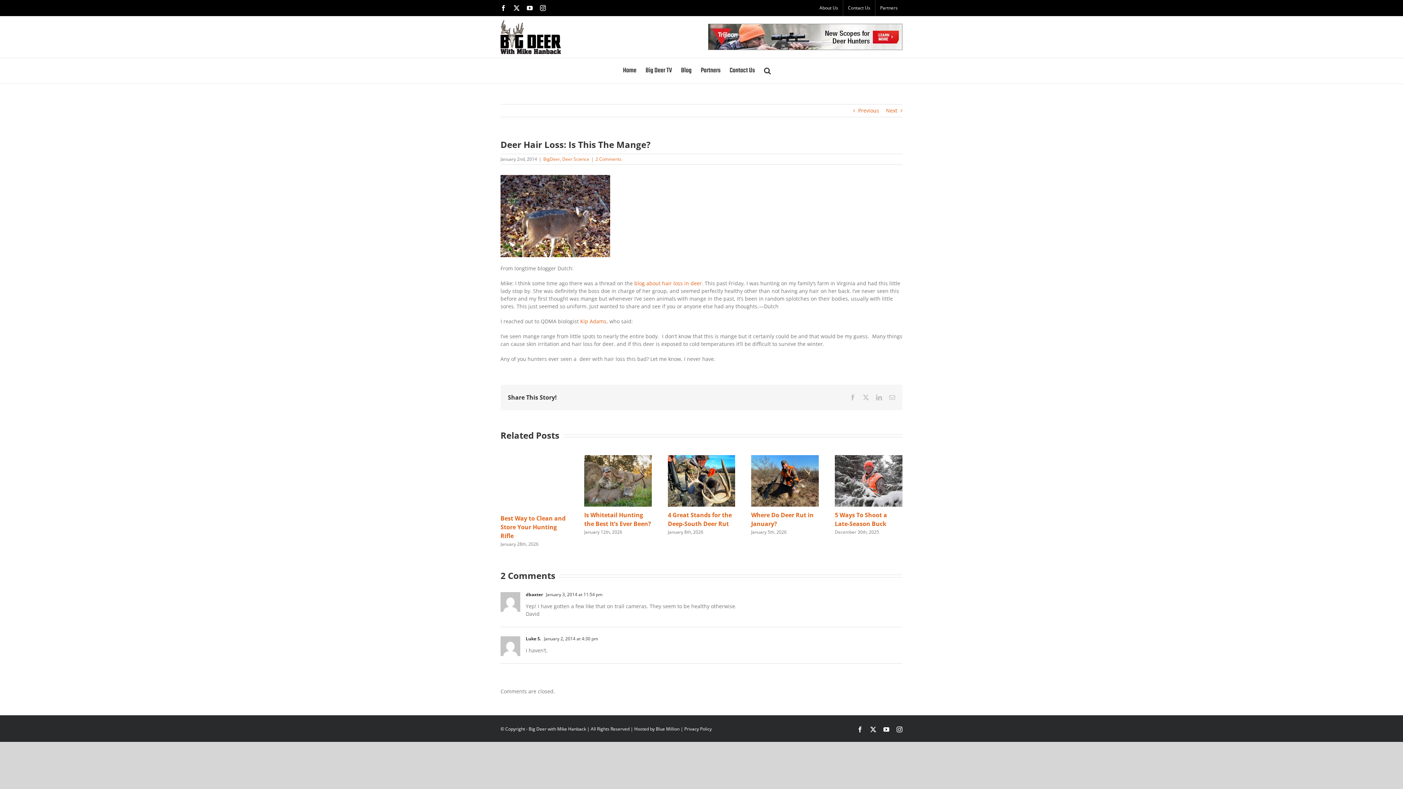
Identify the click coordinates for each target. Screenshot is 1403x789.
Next (891, 110)
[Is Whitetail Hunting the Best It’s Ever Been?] (618, 458)
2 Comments (608, 159)
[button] (767, 71)
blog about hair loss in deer (668, 283)
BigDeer (551, 159)
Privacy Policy (698, 729)
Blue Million (668, 729)
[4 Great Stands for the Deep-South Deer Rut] (701, 458)
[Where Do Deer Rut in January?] (785, 458)
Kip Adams (593, 321)
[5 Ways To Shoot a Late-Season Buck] (868, 458)
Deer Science (575, 159)
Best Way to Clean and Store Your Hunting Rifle (533, 527)
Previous (868, 110)
